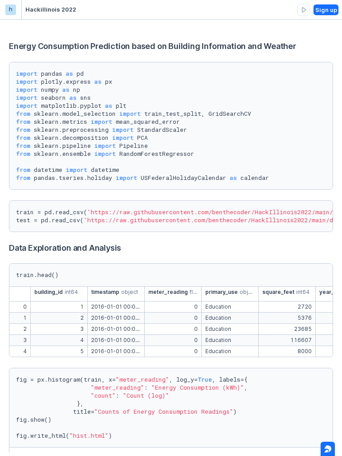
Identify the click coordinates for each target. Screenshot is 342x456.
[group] (303, 10)
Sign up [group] (326, 9)
